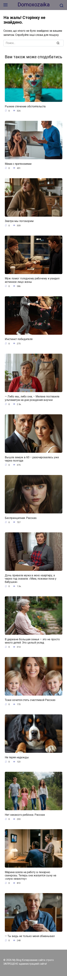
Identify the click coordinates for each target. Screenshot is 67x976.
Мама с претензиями (18, 163)
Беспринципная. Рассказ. (21, 517)
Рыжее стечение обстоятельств (25, 106)
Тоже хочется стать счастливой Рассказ (30, 700)
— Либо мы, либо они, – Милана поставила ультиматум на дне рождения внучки (32, 398)
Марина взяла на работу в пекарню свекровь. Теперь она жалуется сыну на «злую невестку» (30, 875)
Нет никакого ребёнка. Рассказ (25, 814)
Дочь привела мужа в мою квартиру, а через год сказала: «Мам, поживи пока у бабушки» (30, 578)
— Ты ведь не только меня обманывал (30, 936)
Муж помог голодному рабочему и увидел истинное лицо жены (32, 280)
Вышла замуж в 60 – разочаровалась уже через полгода (32, 459)
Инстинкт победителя (18, 339)
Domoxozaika (34, 4)
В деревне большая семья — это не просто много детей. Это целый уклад (32, 641)
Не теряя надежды (17, 757)
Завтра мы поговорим (19, 221)
